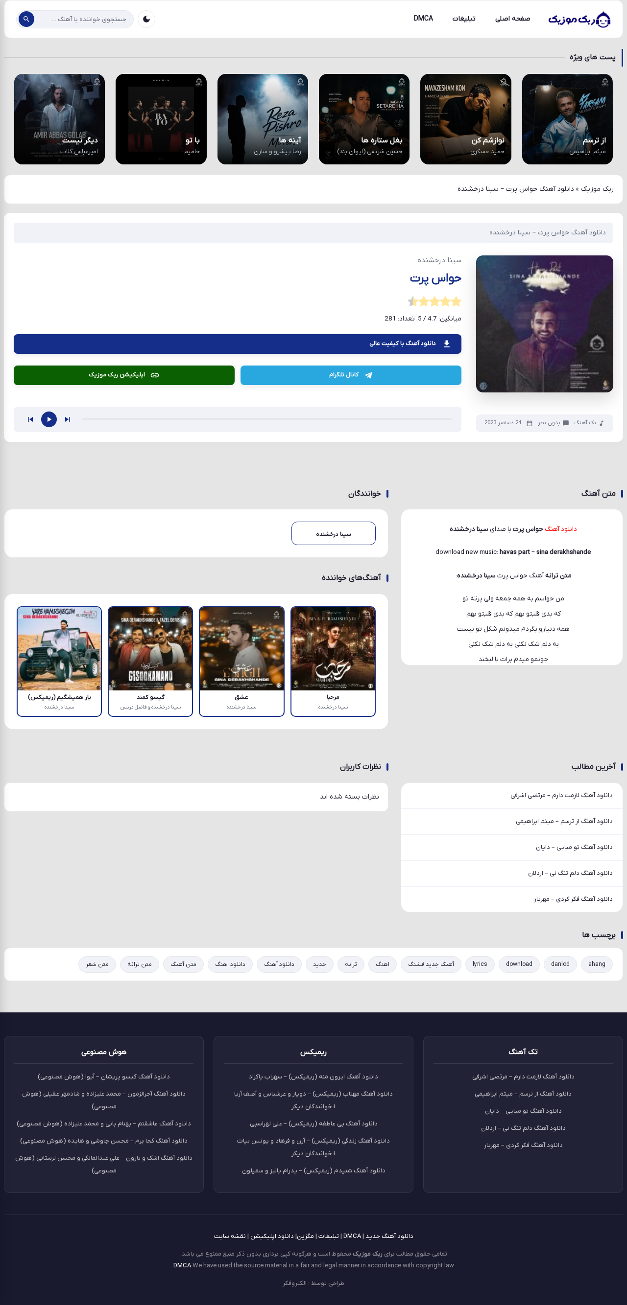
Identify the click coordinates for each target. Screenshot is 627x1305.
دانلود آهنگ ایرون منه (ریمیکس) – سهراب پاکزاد (313, 1077)
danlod (560, 964)
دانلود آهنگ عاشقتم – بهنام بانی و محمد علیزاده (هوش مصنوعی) (104, 1124)
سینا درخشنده (476, 576)
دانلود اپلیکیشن (272, 1236)
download (519, 964)
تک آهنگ (585, 423)
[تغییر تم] (146, 19)
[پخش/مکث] (49, 419)
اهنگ (382, 964)
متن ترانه (139, 964)
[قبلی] (30, 419)
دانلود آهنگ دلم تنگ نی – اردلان (570, 873)
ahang (596, 964)
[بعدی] (67, 419)
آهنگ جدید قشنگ (431, 964)
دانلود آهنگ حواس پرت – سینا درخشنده (547, 232)
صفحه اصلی (513, 18)
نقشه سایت (230, 1236)
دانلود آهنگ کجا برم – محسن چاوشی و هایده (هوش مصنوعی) (104, 1141)
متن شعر (97, 964)
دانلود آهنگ (279, 964)
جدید (319, 964)
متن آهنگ (183, 964)
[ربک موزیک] (579, 19)
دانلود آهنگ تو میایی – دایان (574, 847)
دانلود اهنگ (230, 964)
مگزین (305, 1236)
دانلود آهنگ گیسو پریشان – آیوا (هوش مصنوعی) (104, 1077)
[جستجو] (26, 19)
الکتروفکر (295, 1283)
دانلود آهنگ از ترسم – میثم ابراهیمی (564, 821)
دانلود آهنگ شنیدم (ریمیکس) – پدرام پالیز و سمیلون (314, 1171)
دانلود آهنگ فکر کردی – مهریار (573, 899)
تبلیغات (464, 18)
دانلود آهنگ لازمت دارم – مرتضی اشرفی (561, 795)
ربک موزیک (597, 189)
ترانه (351, 964)
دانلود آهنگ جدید (389, 1236)
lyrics (480, 964)
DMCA (423, 18)
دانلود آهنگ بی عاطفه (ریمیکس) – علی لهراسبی (314, 1124)
